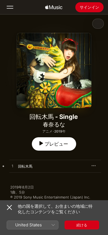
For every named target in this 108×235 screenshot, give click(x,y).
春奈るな (54, 124)
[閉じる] (9, 207)
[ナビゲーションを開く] (10, 7)
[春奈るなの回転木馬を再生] (12, 166)
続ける (81, 225)
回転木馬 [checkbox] (25, 166)
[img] (53, 7)
